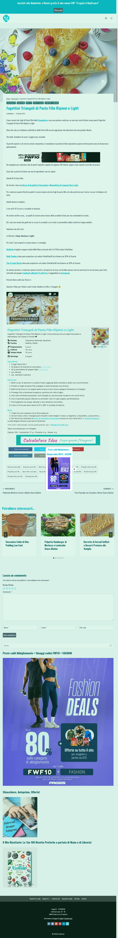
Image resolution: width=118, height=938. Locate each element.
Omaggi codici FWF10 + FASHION (59, 454)
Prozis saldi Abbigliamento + (59, 449)
